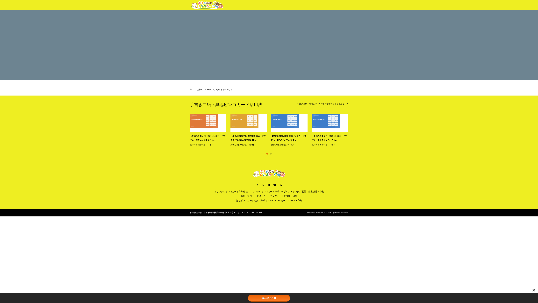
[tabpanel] (271, 130)
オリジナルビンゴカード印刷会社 (231, 191)
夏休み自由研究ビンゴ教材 (201, 145)
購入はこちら (268, 298)
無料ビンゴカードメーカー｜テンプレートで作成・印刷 (269, 196)
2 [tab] (271, 154)
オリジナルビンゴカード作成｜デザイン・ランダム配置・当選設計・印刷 (287, 191)
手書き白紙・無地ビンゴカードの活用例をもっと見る (320, 104)
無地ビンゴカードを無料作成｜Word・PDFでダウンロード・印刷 (269, 200)
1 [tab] (267, 154)
